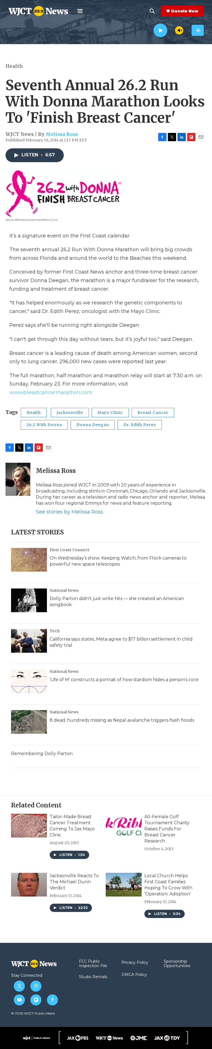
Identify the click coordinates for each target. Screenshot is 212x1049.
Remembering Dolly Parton (42, 753)
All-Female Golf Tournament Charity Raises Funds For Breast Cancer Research (166, 829)
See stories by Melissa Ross (69, 512)
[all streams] (198, 30)
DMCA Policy (134, 975)
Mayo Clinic (110, 412)
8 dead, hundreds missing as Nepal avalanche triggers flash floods (122, 720)
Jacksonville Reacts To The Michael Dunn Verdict (74, 881)
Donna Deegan (92, 424)
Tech (55, 630)
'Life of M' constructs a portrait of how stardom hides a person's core (124, 679)
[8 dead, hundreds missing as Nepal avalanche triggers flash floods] (29, 722)
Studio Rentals (93, 977)
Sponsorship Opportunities (177, 963)
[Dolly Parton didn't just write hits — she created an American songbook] (29, 600)
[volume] (179, 30)
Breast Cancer (152, 412)
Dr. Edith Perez (139, 424)
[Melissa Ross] (18, 479)
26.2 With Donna (44, 424)
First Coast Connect (69, 549)
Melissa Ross (62, 134)
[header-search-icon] (152, 11)
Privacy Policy (134, 962)
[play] (160, 30)
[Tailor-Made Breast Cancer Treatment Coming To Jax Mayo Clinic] (29, 825)
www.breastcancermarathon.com (50, 392)
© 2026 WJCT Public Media (33, 1013)
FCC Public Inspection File (93, 963)
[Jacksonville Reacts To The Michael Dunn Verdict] (29, 885)
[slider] (171, 30)
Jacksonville (70, 412)
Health (14, 66)
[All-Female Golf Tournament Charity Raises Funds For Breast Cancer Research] (124, 825)
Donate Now (184, 11)
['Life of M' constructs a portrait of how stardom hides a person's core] (29, 681)
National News (64, 590)
